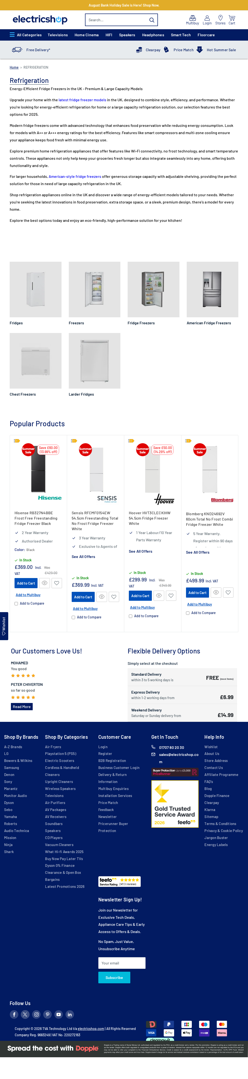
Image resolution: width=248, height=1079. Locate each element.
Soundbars (53, 823)
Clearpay (153, 50)
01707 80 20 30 (171, 747)
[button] (57, 583)
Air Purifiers (55, 802)
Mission (10, 837)
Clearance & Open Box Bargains (63, 876)
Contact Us (213, 767)
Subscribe (114, 977)
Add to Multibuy (28, 595)
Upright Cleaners (59, 781)
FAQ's (208, 781)
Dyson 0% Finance (60, 865)
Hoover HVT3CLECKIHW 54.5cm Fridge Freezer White (150, 518)
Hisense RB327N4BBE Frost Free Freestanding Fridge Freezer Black (36, 518)
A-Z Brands (13, 747)
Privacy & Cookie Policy (223, 830)
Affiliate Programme (221, 774)
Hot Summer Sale (221, 50)
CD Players (53, 837)
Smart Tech (181, 34)
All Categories (29, 34)
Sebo (8, 809)
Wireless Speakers (60, 788)
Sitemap (211, 816)
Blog (208, 788)
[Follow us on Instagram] (36, 1015)
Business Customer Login (119, 767)
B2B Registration (112, 760)
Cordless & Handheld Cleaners (62, 771)
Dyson (9, 802)
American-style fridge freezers (75, 176)
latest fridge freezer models (82, 99)
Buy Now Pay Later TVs (64, 858)
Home (14, 67)
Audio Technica (16, 830)
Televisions (58, 34)
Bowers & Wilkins (18, 760)
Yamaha (10, 816)
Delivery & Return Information (112, 778)
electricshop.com (91, 1029)
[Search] (152, 20)
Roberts (10, 823)
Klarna (209, 809)
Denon (9, 774)
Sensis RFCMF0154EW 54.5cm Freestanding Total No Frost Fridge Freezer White (95, 520)
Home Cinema (87, 34)
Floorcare (206, 34)
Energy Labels (216, 844)
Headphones (153, 34)
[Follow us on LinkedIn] (69, 1015)
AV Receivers (55, 816)
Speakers (127, 34)
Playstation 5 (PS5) (60, 753)
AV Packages (55, 809)
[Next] (238, 533)
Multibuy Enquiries (113, 788)
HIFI (109, 34)
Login (103, 747)
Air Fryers (53, 747)
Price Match (184, 50)
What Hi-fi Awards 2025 (64, 851)
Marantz (11, 788)
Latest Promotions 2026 (65, 886)
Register (105, 753)
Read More (22, 706)
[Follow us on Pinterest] (47, 1015)
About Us (211, 753)
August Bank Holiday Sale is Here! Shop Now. (124, 5)
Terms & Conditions (220, 823)
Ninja (8, 844)
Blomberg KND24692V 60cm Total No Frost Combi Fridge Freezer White (209, 519)
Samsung (11, 767)
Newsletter (107, 816)
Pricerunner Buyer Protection (113, 827)
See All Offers (83, 556)
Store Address (216, 760)
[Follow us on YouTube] (58, 1015)
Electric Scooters (59, 760)
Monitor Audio (15, 795)
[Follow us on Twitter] (25, 1015)
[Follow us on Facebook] (14, 1015)
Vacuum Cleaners (59, 844)
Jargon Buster (216, 837)
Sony (8, 781)
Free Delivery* (38, 50)
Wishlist (211, 747)
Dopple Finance (216, 795)
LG (6, 753)
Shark (9, 851)
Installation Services (115, 795)
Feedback (106, 809)
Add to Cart (26, 583)
